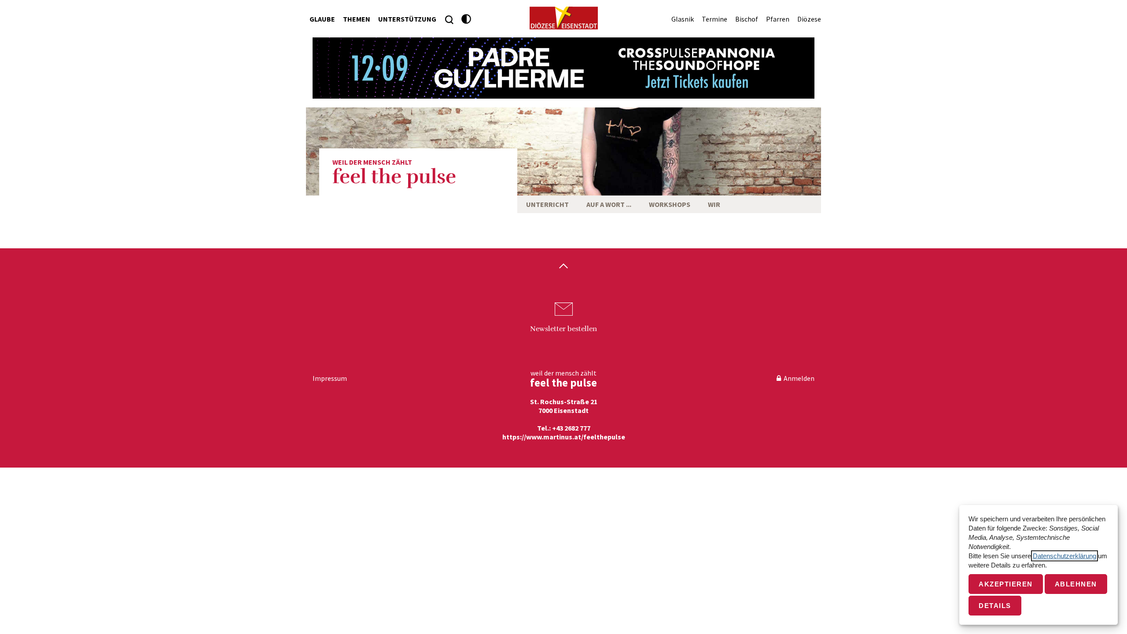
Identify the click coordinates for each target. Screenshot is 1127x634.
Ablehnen (1076, 584)
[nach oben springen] (563, 267)
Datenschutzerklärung (1064, 556)
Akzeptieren (1006, 584)
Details (995, 605)
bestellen (563, 328)
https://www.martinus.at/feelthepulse (563, 436)
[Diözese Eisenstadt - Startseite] (564, 18)
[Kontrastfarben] (466, 19)
